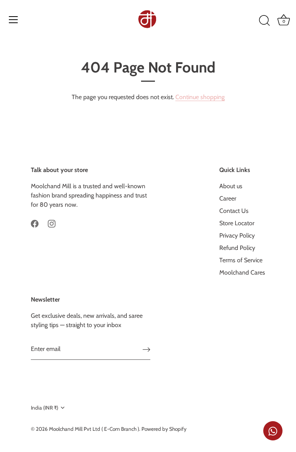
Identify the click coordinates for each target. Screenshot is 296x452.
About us (230, 186)
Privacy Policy (237, 235)
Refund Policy (237, 247)
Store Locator (236, 223)
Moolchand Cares (242, 272)
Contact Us (234, 210)
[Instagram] (52, 223)
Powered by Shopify (164, 429)
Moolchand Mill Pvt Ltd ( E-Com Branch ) (94, 429)
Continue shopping (200, 97)
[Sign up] (146, 349)
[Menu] (13, 19)
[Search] (264, 20)
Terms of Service (240, 260)
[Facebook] (35, 223)
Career (227, 198)
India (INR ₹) (44, 408)
